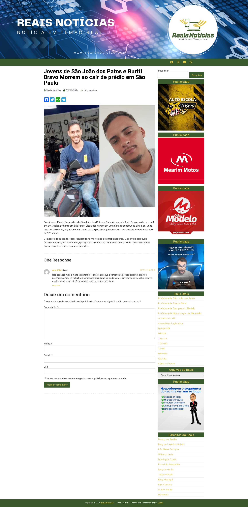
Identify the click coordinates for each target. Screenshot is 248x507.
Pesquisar (163, 70)
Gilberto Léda (165, 454)
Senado (162, 358)
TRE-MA (162, 338)
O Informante (165, 489)
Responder (56, 285)
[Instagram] (178, 62)
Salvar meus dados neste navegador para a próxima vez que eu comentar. (86, 378)
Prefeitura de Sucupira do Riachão (176, 308)
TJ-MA (161, 348)
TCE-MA (162, 343)
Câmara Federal (166, 363)
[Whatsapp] (191, 62)
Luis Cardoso (165, 484)
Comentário (51, 307)
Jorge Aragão (165, 474)
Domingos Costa (167, 459)
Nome (48, 343)
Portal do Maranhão (169, 464)
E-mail (48, 355)
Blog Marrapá (165, 479)
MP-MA (162, 333)
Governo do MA (166, 318)
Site (46, 367)
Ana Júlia (56, 270)
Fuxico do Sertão (167, 439)
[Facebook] (172, 62)
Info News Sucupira (168, 449)
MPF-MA (162, 353)
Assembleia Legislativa (170, 323)
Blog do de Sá (166, 469)
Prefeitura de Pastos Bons (172, 303)
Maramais (163, 494)
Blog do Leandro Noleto (171, 444)
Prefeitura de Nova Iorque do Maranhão (179, 313)
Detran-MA (164, 328)
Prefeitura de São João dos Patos (176, 298)
